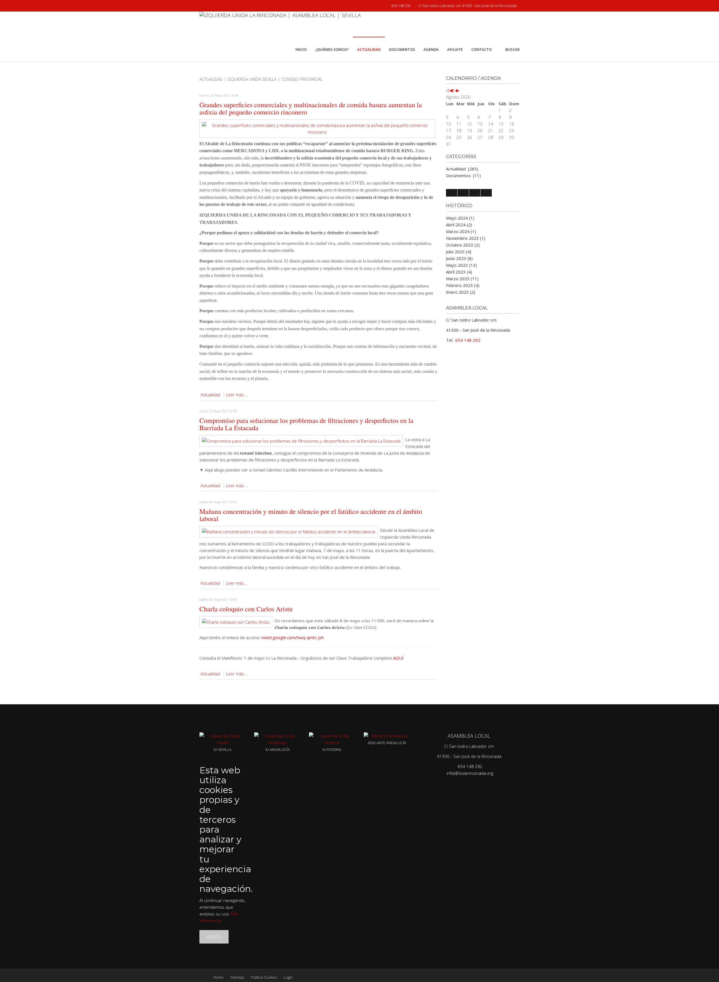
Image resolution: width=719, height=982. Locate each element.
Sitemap (237, 977)
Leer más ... (237, 394)
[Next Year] (454, 90)
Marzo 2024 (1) (461, 231)
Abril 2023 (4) (459, 272)
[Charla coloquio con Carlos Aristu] (235, 621)
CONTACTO (481, 49)
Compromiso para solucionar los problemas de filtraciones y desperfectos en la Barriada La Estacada (306, 424)
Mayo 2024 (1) (460, 218)
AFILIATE (455, 49)
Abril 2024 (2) (459, 224)
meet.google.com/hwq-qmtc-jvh (292, 637)
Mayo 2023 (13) (461, 265)
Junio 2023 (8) (459, 258)
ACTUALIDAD (369, 49)
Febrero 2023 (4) (462, 285)
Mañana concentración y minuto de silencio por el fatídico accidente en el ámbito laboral (310, 515)
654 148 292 (400, 5)
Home (218, 977)
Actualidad (210, 394)
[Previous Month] (451, 90)
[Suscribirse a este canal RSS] (433, 86)
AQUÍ (398, 658)
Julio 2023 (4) (458, 251)
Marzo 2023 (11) (462, 278)
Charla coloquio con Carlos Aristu (246, 608)
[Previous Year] (447, 90)
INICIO (301, 49)
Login (288, 977)
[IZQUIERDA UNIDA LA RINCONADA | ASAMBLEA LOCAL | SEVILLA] (280, 24)
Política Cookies (264, 977)
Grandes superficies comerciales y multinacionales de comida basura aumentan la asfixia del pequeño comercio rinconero (310, 108)
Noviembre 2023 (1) (465, 238)
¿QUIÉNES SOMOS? (332, 49)
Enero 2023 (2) (460, 292)
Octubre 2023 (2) (463, 245)
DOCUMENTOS (402, 49)
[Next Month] (457, 90)
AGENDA (431, 49)
